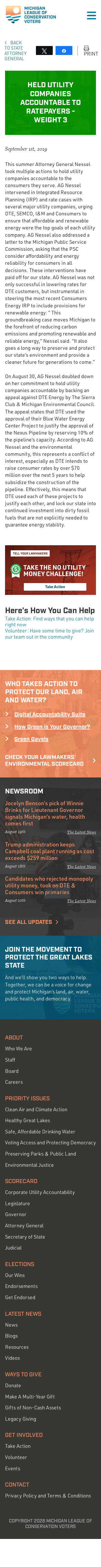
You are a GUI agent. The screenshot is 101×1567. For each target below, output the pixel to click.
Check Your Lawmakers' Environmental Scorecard (44, 760)
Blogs (11, 1336)
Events (12, 1468)
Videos (12, 1358)
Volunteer (16, 1457)
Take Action (18, 1446)
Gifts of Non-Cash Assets (33, 1407)
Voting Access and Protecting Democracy (50, 1142)
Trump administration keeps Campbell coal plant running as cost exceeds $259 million (49, 851)
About (14, 1037)
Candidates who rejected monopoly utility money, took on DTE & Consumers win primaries (49, 885)
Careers (14, 1082)
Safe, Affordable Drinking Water (40, 1132)
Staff (10, 1060)
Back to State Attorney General (15, 51)
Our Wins (15, 1275)
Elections (19, 1264)
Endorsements (21, 1286)
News (11, 1325)
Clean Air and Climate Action (36, 1109)
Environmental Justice (29, 1165)
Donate (13, 1385)
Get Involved (24, 1435)
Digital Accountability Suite (49, 714)
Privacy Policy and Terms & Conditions (48, 1496)
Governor (15, 1214)
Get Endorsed (20, 1297)
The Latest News (81, 832)
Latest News (23, 1314)
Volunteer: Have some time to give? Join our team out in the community (49, 633)
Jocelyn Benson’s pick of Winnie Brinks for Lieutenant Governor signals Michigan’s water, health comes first (45, 813)
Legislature (17, 1203)
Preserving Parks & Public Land (40, 1154)
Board (12, 1071)
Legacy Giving (20, 1419)
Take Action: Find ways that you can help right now (49, 621)
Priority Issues (27, 1098)
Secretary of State (25, 1237)
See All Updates (28, 922)
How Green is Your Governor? (52, 727)
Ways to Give (23, 1374)
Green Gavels (31, 739)
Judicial (13, 1248)
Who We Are (18, 1048)
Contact (17, 1484)
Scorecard (21, 1181)
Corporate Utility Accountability (40, 1192)
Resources (17, 1347)
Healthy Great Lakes (27, 1120)
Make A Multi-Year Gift (30, 1397)
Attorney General (24, 1225)
